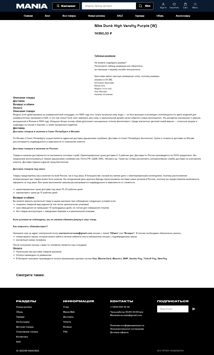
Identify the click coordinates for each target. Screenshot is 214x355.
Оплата (67, 322)
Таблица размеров (104, 55)
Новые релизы (96, 16)
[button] (163, 6)
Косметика (22, 337)
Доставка (68, 317)
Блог (47, 16)
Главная (28, 16)
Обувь (160, 16)
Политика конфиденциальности (127, 325)
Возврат (67, 327)
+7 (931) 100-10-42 (120, 307)
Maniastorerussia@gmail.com (126, 315)
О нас (66, 307)
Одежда (139, 16)
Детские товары (25, 327)
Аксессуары (183, 16)
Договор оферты (119, 332)
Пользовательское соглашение (127, 329)
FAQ (65, 332)
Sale (18, 342)
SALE (120, 16)
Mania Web (69, 312)
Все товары (69, 16)
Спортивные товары (27, 332)
